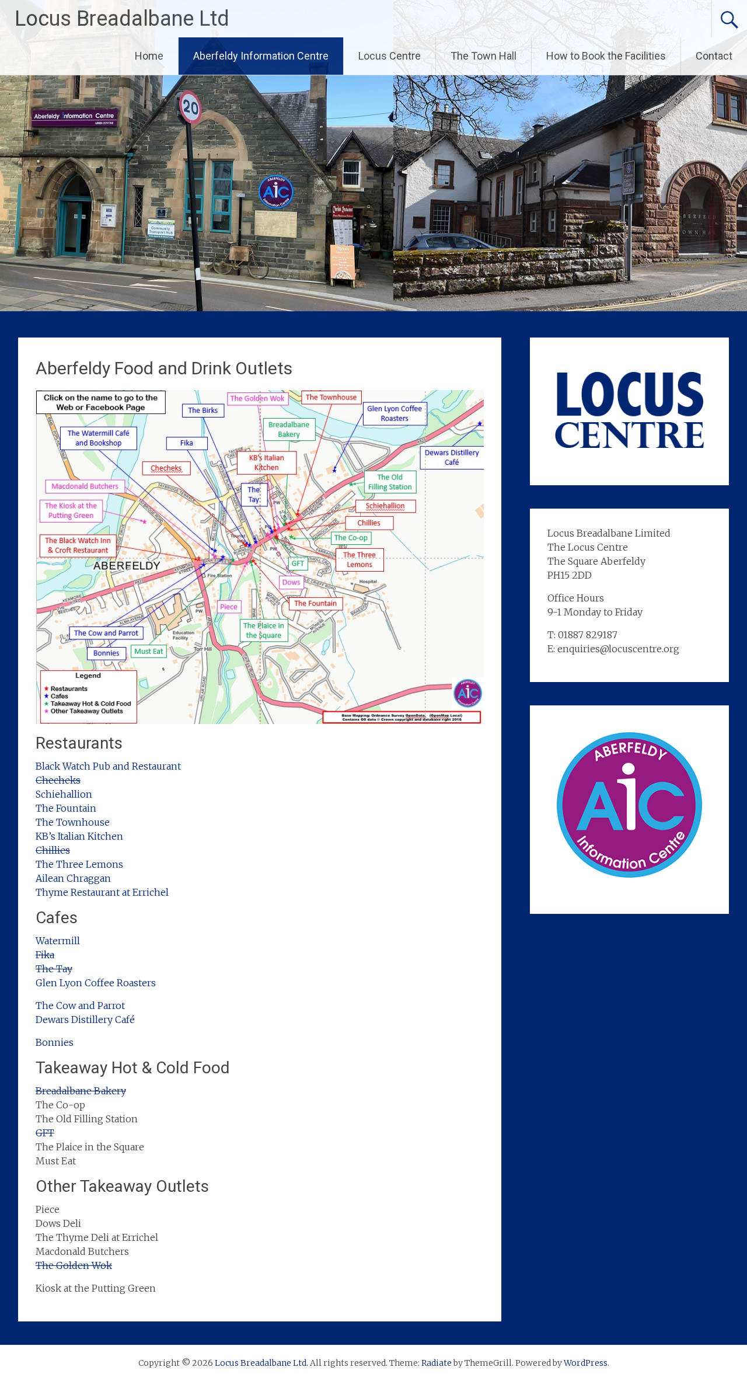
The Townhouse (73, 822)
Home (149, 56)
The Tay (54, 969)
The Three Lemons (79, 864)
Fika (45, 955)
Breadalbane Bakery (81, 1091)
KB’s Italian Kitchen (79, 836)
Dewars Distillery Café (85, 1019)
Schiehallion (64, 794)
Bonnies (55, 1042)
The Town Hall (483, 56)
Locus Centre (389, 56)
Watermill (58, 941)
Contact (714, 56)
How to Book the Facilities (606, 56)
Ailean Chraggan (73, 878)
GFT (45, 1133)
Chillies (53, 850)
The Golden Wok (74, 1265)
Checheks (58, 780)
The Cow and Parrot (80, 1005)
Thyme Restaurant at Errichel (102, 892)
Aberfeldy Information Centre (261, 56)
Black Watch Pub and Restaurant (108, 766)
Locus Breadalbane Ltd (122, 18)
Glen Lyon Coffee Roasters (96, 983)
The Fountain (66, 808)
